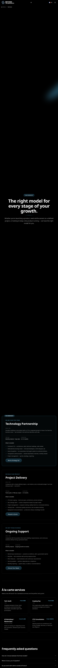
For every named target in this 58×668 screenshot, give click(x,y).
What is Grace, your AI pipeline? (11, 661)
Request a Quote (13, 514)
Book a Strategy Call (13, 460)
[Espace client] (55, 2)
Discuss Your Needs (13, 568)
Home (4, 7)
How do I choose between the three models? (14, 656)
